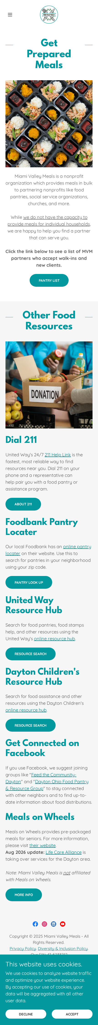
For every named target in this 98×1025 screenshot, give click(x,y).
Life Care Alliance (64, 852)
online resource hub (54, 638)
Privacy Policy (23, 948)
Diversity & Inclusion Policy (63, 948)
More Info (24, 895)
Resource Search (30, 654)
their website (42, 845)
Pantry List (49, 280)
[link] (49, 14)
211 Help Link (58, 454)
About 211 (23, 504)
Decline (26, 1014)
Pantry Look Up (29, 582)
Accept (72, 1014)
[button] (11, 14)
